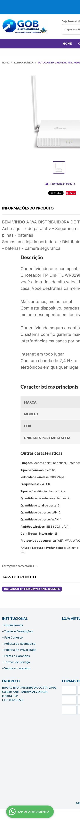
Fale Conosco (13, 637)
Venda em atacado (17, 668)
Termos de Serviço (17, 662)
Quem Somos (13, 625)
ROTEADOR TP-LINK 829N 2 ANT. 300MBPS (32, 588)
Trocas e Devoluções (18, 631)
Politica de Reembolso (19, 644)
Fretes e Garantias (17, 656)
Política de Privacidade (20, 650)
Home (67, 43)
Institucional (14, 618)
